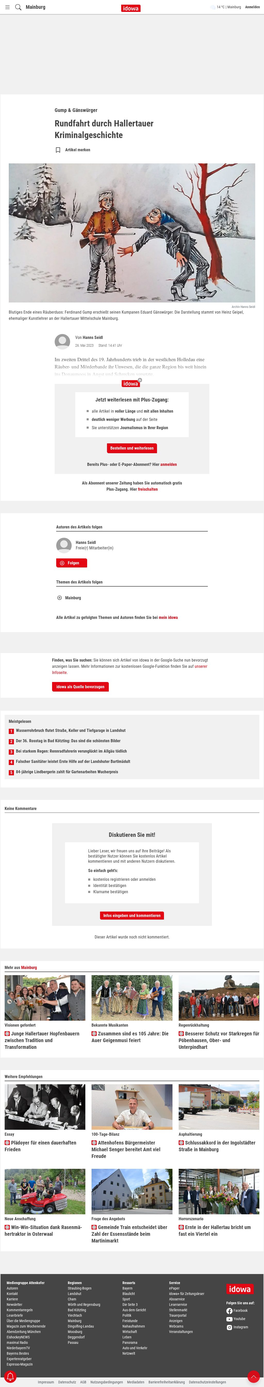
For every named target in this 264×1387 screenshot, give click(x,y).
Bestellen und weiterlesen (132, 448)
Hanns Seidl (93, 337)
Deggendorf (76, 1337)
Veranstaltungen (181, 1332)
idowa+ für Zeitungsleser (186, 1294)
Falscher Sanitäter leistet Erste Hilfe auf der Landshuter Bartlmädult (73, 761)
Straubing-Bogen (80, 1288)
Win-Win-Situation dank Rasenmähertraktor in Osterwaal (43, 1230)
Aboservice (177, 1299)
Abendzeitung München (24, 1332)
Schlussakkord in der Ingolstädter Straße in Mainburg (217, 1146)
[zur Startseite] (241, 1287)
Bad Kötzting (77, 1310)
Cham (72, 1299)
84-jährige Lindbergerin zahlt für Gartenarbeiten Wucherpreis (67, 771)
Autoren (12, 1288)
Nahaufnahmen (133, 1326)
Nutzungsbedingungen (106, 1382)
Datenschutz (67, 1382)
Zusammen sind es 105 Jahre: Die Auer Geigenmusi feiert (130, 1036)
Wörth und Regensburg (84, 1304)
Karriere (12, 1299)
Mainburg (35, 7)
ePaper (174, 1288)
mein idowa (168, 617)
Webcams (176, 1326)
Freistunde (130, 1321)
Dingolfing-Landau (81, 1326)
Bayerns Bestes (18, 1353)
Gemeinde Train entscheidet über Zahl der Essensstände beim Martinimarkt (129, 1234)
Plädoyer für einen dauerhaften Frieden (40, 1146)
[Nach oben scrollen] (254, 1376)
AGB (83, 1382)
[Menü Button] (7, 7)
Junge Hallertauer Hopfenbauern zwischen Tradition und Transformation (42, 1040)
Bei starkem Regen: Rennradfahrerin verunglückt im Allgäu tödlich (71, 751)
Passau (73, 1342)
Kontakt (12, 1294)
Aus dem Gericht (134, 1310)
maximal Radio (17, 1342)
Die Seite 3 (130, 1304)
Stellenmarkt (178, 1310)
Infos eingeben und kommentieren (132, 915)
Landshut (74, 1294)
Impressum (46, 1382)
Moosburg (75, 1332)
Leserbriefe (15, 1315)
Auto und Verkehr (134, 1348)
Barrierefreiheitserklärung (166, 1382)
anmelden (168, 464)
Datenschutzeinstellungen (207, 1382)
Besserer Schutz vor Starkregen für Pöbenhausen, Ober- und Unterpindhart (219, 1040)
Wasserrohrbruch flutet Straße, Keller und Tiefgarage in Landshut (71, 730)
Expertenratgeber (19, 1359)
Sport (126, 1299)
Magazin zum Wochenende (26, 1326)
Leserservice (178, 1304)
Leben (126, 1337)
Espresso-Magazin (20, 1364)
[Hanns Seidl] (63, 342)
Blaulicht (128, 1294)
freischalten (148, 489)
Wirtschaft (129, 1332)
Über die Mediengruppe (23, 1321)
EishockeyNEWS (18, 1337)
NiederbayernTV (18, 1348)
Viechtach (75, 1315)
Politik (126, 1315)
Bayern (127, 1288)
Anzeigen (176, 1321)
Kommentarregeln (20, 1310)
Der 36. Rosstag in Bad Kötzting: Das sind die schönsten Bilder (68, 740)
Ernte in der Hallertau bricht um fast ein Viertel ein (215, 1230)
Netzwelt (128, 1353)
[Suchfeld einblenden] (18, 7)
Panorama (129, 1342)
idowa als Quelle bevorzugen (80, 686)
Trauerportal (177, 1315)
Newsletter (14, 1304)
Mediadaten (135, 1382)
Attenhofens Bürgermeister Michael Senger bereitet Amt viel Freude (126, 1149)
